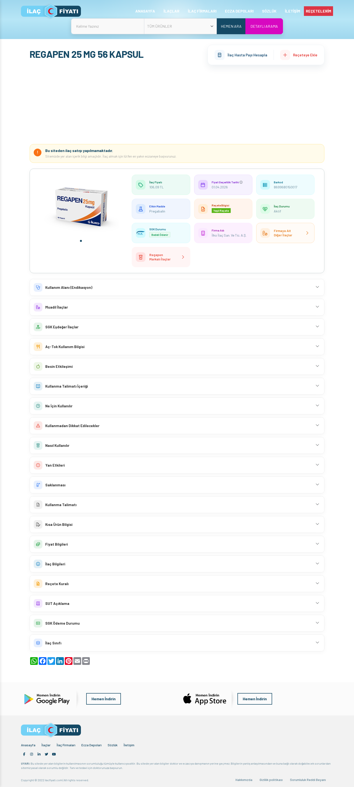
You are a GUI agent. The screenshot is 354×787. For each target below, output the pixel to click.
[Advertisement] (177, 104)
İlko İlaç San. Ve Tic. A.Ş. (229, 235)
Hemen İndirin (104, 698)
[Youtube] (54, 754)
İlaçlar (46, 745)
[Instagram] (31, 754)
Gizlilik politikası (271, 780)
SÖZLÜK (269, 11)
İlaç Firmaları (66, 745)
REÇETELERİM (318, 11)
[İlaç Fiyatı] (51, 11)
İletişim (129, 745)
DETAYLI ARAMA (264, 26)
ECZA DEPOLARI (239, 11)
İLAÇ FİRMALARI (202, 11)
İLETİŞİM (292, 11)
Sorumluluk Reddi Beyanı (308, 780)
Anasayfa (28, 745)
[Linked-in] (39, 754)
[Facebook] (24, 754)
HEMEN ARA (231, 26)
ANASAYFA (145, 11)
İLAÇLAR (171, 11)
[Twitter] (46, 754)
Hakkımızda (244, 780)
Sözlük (113, 745)
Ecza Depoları (91, 745)
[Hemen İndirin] (46, 698)
